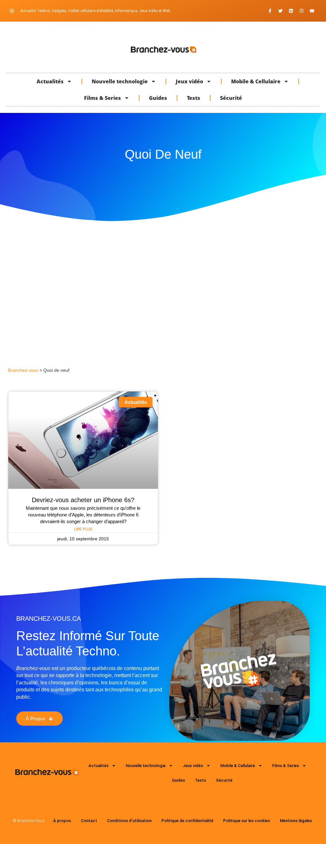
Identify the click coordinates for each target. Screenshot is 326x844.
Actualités (50, 81)
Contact (89, 820)
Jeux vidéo (189, 81)
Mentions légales (296, 820)
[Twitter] (280, 10)
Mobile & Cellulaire (255, 81)
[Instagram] (301, 10)
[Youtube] (312, 10)
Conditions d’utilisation (129, 820)
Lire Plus (83, 529)
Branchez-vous (23, 370)
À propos (62, 820)
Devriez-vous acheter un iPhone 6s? (83, 499)
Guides (158, 97)
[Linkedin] (291, 10)
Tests (193, 97)
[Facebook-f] (270, 10)
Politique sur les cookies (246, 820)
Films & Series (102, 97)
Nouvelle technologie (120, 81)
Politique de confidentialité (187, 820)
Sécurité (231, 97)
